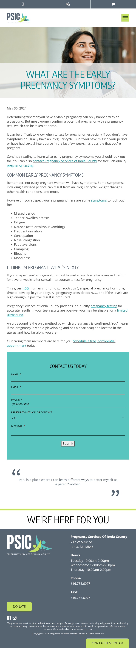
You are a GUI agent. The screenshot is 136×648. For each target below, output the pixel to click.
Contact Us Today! (107, 643)
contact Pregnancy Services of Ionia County (65, 161)
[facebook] (10, 618)
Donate (19, 606)
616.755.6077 (80, 583)
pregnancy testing (20, 165)
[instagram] (15, 618)
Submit (68, 443)
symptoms (99, 200)
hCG (25, 288)
